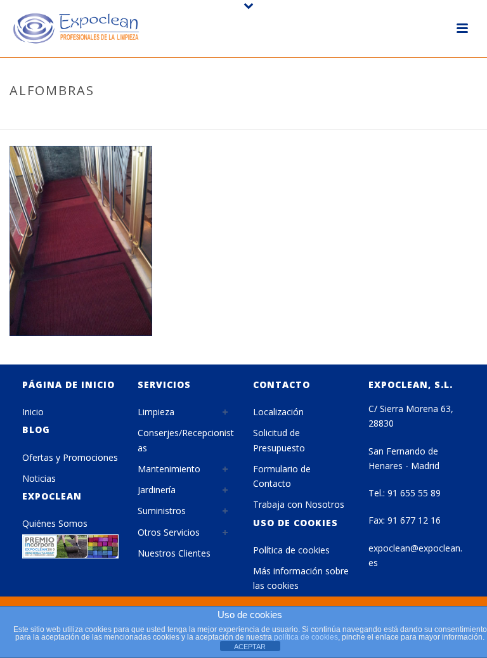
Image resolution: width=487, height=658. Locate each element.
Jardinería (157, 490)
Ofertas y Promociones (70, 457)
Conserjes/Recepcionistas (186, 440)
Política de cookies (291, 550)
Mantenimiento (169, 469)
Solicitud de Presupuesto (279, 440)
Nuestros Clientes (174, 553)
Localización (278, 412)
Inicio (33, 412)
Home (260, 117)
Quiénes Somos (55, 523)
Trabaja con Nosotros (298, 504)
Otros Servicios (169, 532)
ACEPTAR (250, 646)
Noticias (39, 478)
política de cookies (306, 637)
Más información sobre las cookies (301, 578)
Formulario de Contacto (282, 476)
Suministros (162, 511)
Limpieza (156, 412)
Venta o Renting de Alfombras (346, 117)
